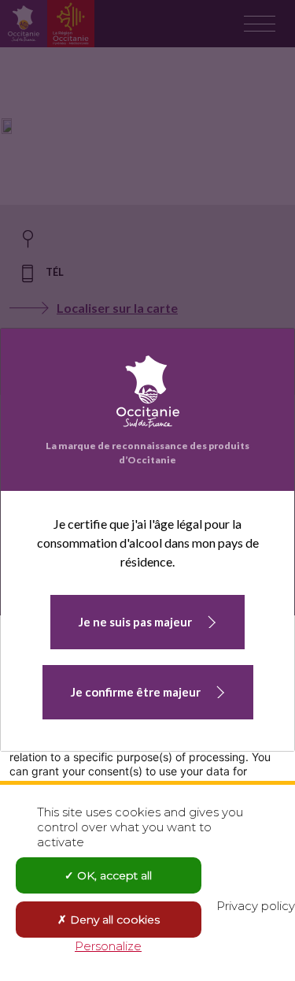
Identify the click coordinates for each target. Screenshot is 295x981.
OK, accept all (113, 875)
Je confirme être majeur (136, 692)
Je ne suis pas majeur (135, 622)
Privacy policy (255, 905)
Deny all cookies (113, 919)
